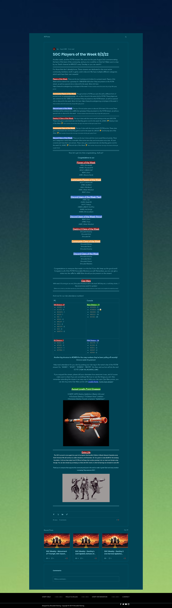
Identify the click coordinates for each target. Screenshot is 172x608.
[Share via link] (67, 514)
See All (126, 530)
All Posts (47, 37)
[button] (126, 36)
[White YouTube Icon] (126, 604)
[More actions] (118, 49)
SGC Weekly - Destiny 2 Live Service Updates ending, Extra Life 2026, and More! (114, 552)
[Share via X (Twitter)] (58, 514)
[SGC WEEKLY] (57, 540)
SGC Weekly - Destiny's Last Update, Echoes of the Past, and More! (84, 552)
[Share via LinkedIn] (62, 514)
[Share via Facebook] (54, 514)
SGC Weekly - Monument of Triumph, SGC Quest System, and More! (56, 552)
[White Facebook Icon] (121, 604)
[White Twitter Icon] (123, 604)
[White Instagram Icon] (128, 604)
